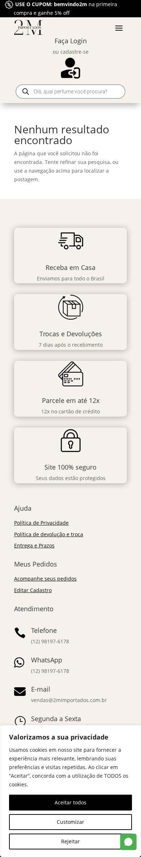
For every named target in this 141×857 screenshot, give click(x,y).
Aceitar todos (70, 802)
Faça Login (71, 40)
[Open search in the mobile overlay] (70, 91)
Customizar (70, 821)
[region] (70, 791)
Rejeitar (70, 841)
